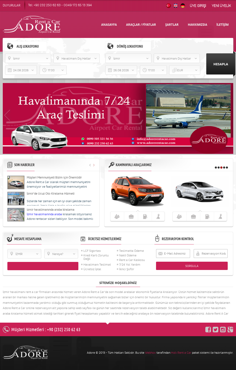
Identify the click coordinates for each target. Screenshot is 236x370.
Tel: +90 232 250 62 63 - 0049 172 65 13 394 (60, 5)
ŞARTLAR (172, 25)
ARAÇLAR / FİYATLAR (141, 25)
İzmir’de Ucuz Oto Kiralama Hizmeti (50, 193)
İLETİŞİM (222, 25)
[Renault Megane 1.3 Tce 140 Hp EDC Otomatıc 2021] (200, 205)
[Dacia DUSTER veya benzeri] (137, 205)
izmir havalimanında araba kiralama (50, 209)
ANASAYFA (109, 25)
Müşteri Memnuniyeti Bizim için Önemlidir (54, 177)
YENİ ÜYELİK (221, 6)
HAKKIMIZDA (197, 25)
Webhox (150, 352)
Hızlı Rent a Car (181, 352)
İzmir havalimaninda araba (45, 214)
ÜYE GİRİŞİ (198, 6)
